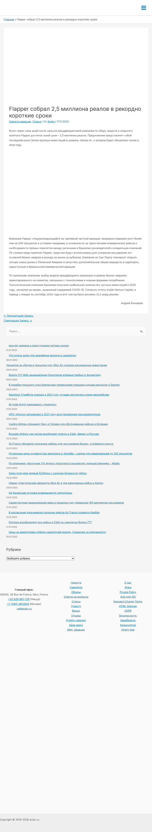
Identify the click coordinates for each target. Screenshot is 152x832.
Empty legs (128, 629)
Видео (76, 610)
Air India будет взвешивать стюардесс (33, 404)
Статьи (36, 121)
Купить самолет (76, 620)
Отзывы (76, 615)
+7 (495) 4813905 (18, 603)
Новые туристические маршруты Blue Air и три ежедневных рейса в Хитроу (56, 482)
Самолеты (76, 587)
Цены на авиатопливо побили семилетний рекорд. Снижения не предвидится (57, 532)
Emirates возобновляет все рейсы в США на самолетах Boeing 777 (50, 522)
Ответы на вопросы (76, 596)
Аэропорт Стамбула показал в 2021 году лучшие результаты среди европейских (59, 394)
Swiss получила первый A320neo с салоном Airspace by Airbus (48, 473)
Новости (76, 582)
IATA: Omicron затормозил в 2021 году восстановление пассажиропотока (54, 414)
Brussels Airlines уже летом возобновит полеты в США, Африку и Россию (54, 433)
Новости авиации (20, 121)
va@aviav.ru (24, 608)
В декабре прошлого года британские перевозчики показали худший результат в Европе (64, 384)
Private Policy (128, 592)
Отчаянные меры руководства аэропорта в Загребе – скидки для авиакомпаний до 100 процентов (70, 453)
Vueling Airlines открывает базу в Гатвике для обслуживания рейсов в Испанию (58, 424)
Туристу (76, 606)
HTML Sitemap (128, 606)
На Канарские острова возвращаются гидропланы (40, 492)
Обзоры (76, 592)
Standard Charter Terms (127, 601)
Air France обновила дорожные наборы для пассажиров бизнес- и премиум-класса (61, 443)
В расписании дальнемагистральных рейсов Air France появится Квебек (54, 512)
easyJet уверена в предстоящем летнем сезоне (39, 345)
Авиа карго (76, 625)
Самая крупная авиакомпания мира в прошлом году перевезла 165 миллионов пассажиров (66, 502)
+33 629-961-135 (18, 599)
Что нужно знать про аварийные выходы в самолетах (42, 355)
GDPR (127, 610)
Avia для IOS (128, 596)
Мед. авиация (76, 629)
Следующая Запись (18, 320)
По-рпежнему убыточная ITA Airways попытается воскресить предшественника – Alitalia (64, 463)
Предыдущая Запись (18, 315)
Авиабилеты (128, 620)
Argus (128, 587)
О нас (127, 582)
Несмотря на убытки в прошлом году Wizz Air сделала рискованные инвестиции (56, 365)
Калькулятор (128, 625)
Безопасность (128, 615)
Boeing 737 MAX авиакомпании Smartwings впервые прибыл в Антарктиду (55, 374)
